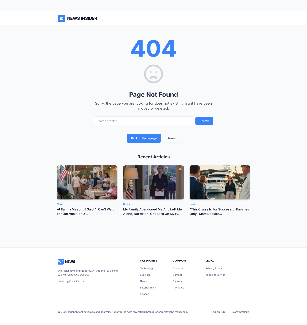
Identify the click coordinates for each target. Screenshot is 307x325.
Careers (177, 281)
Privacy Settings (239, 311)
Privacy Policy (214, 268)
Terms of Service (215, 274)
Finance (144, 293)
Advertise (178, 287)
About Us (178, 268)
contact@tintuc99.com (71, 281)
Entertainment (148, 287)
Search (204, 121)
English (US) (218, 311)
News (172, 138)
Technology (147, 268)
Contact (177, 274)
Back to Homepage (144, 138)
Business (145, 274)
